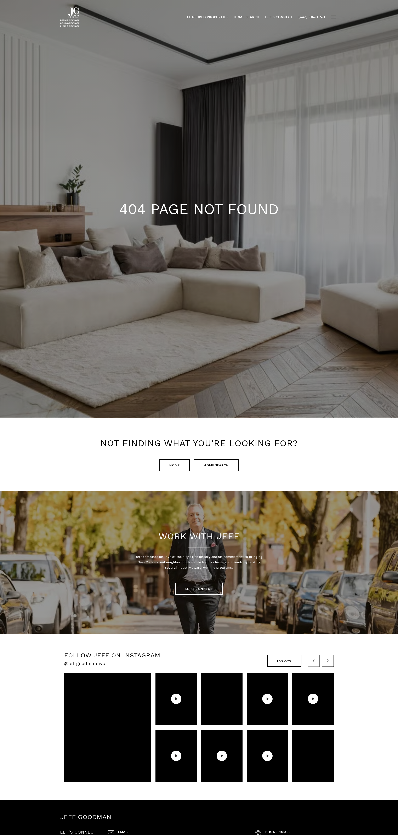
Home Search (216, 465)
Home (174, 465)
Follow (284, 660)
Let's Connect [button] (199, 588)
